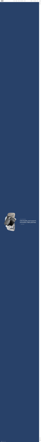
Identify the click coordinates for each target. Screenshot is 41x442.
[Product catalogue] (40, 438)
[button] (1, 441)
